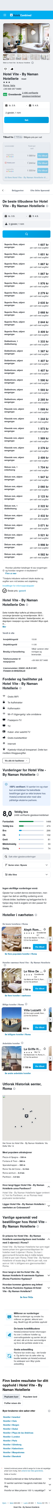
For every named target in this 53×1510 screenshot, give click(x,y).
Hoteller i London (11, 1436)
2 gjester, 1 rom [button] (13, 112)
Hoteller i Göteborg (12, 1444)
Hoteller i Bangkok (12, 1456)
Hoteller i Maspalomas (13, 1452)
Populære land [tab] (30, 1396)
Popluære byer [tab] (11, 1396)
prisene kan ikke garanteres (32, 1470)
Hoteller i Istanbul (11, 1417)
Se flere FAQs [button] (26, 1297)
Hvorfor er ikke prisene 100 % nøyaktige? (24, 1490)
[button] (5, 15)
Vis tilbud (39, 946)
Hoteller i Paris (10, 1440)
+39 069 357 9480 (12, 88)
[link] (21, 954)
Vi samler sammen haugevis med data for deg (25, 1484)
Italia (11, 1503)
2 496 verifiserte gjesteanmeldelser (31, 94)
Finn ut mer (10, 573)
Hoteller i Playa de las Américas (18, 1432)
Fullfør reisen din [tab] (12, 1403)
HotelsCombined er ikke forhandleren (23, 1478)
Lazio (26, 1503)
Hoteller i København (13, 1448)
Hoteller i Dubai (10, 1428)
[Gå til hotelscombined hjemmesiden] (21, 15)
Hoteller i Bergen (11, 1424)
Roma (39, 1503)
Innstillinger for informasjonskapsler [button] (18, 585)
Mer (4, 626)
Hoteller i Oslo (10, 1421)
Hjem (4, 1503)
